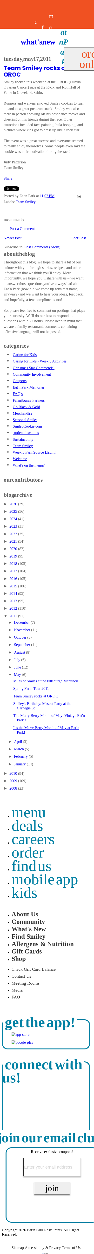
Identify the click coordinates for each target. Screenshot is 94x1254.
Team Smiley (26, 202)
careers (35, 56)
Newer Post (12, 238)
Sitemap (18, 1248)
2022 (13, 534)
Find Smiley (29, 936)
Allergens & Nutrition (43, 943)
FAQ (16, 997)
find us (32, 865)
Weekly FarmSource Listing (34, 452)
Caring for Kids (25, 355)
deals (29, 56)
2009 (13, 781)
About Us (25, 914)
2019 (13, 556)
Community (28, 921)
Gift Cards (27, 951)
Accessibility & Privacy (43, 1248)
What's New (29, 929)
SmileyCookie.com (27, 426)
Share (8, 178)
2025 (13, 511)
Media (17, 990)
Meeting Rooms (26, 983)
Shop (19, 958)
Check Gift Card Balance (34, 969)
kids (24, 892)
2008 (13, 788)
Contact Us (21, 976)
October (20, 637)
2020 (13, 549)
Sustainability (23, 439)
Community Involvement (32, 374)
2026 (13, 504)
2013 (13, 601)
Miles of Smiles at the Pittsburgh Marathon (45, 681)
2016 (13, 579)
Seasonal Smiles (25, 420)
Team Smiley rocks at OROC (35, 696)
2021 (13, 541)
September (22, 645)
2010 (13, 773)
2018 (13, 564)
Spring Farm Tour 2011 (31, 688)
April (18, 742)
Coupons (20, 381)
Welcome (20, 459)
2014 (13, 593)
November (22, 630)
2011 (13, 616)
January (20, 764)
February (21, 756)
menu (29, 812)
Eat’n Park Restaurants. (45, 1230)
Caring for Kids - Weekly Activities (40, 361)
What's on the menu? (29, 465)
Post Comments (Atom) (42, 247)
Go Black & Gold (26, 407)
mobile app (45, 879)
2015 (13, 586)
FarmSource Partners (29, 400)
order (28, 852)
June (18, 667)
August (20, 652)
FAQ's (18, 394)
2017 (13, 571)
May (18, 675)
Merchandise (22, 413)
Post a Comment (22, 229)
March (19, 749)
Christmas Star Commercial (33, 368)
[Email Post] (78, 196)
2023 (13, 526)
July (17, 660)
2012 (13, 608)
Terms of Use (72, 1248)
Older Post (78, 238)
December (22, 622)
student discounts (26, 433)
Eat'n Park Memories (29, 387)
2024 (13, 519)
